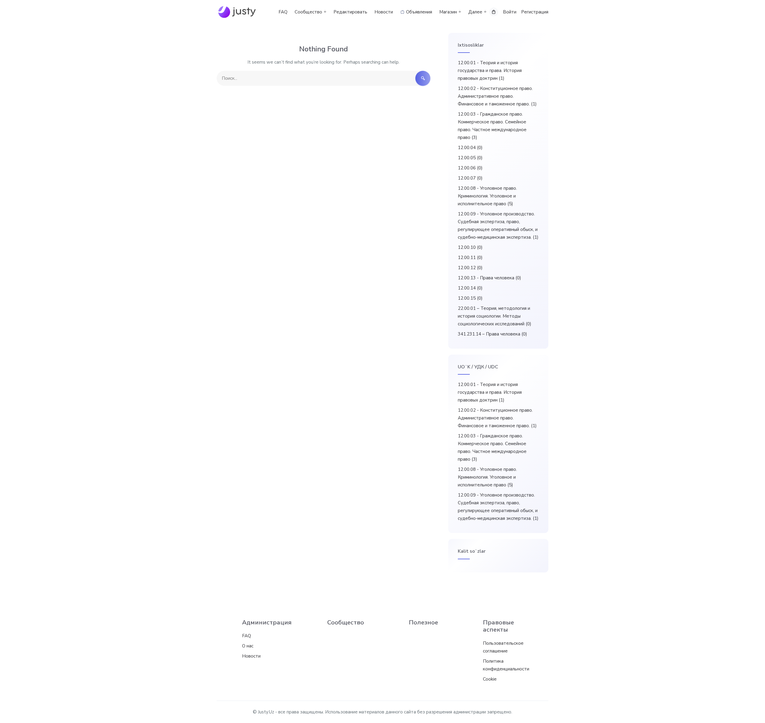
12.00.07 (470, 178)
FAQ (283, 12)
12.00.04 (470, 148)
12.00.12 (470, 268)
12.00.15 (470, 298)
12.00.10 (470, 247)
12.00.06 (470, 168)
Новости (383, 12)
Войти (509, 12)
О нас (247, 646)
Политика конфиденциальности (506, 665)
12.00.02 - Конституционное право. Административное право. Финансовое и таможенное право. (497, 96)
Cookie (490, 679)
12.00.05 (470, 158)
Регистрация (534, 12)
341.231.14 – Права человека (492, 334)
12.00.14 (470, 288)
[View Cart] (494, 12)
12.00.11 (470, 258)
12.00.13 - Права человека (489, 278)
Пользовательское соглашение (503, 647)
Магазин (448, 12)
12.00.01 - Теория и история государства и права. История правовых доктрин (490, 70)
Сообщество (308, 12)
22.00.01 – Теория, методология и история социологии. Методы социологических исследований (494, 316)
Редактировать (350, 12)
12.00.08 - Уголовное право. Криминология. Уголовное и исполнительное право (487, 196)
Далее (475, 12)
